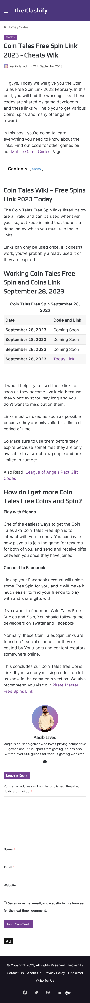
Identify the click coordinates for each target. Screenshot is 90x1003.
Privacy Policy (55, 973)
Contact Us (15, 973)
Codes (24, 27)
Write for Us (45, 980)
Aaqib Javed (18, 66)
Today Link (63, 359)
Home (11, 27)
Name (9, 849)
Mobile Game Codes (30, 151)
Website (10, 885)
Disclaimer (75, 973)
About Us (34, 973)
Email (9, 867)
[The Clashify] (30, 10)
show (36, 169)
